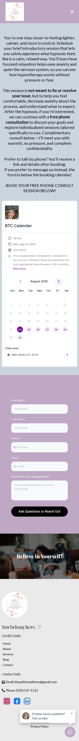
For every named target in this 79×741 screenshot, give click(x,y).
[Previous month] (20, 281)
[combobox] (38, 354)
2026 (44, 281)
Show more (19, 268)
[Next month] (58, 281)
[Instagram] (7, 701)
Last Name (18, 419)
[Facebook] (17, 701)
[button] (71, 11)
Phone (15, 438)
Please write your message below (31, 476)
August (35, 281)
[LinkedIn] (27, 701)
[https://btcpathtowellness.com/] (15, 605)
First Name (18, 400)
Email (15, 457)
